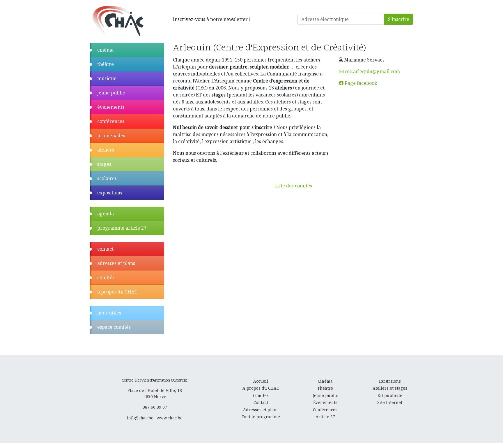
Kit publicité (390, 395)
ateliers (105, 150)
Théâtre (325, 388)
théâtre (105, 64)
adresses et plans (116, 263)
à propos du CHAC (117, 292)
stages (104, 164)
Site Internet (389, 402)
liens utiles (109, 313)
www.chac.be (170, 418)
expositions (109, 192)
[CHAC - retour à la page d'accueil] (118, 21)
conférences (110, 121)
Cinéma (325, 381)
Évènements (325, 402)
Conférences (325, 409)
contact (105, 249)
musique (106, 78)
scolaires (107, 178)
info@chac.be (140, 418)
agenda (105, 213)
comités (105, 277)
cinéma (105, 50)
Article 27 (325, 416)
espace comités (114, 327)
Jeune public (325, 395)
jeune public (111, 92)
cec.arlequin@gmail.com (371, 71)
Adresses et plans (261, 409)
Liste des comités (293, 185)
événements (110, 107)
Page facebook (360, 83)
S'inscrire (398, 19)
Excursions (390, 381)
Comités (261, 395)
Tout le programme (261, 416)
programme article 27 (121, 228)
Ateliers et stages (390, 388)
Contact (261, 402)
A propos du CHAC (260, 388)
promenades (111, 135)
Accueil (260, 381)
